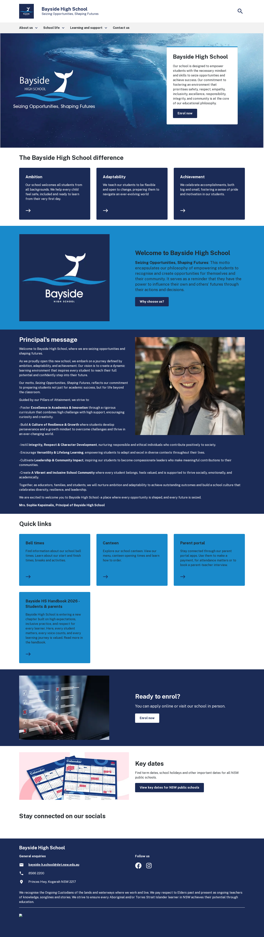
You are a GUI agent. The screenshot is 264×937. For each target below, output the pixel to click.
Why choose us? (152, 301)
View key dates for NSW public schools (169, 787)
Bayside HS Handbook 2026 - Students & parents (52, 604)
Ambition (34, 177)
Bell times (35, 543)
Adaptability (114, 177)
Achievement (192, 177)
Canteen (111, 543)
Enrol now (185, 113)
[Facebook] (138, 867)
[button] (28, 27)
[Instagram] (149, 867)
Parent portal (192, 543)
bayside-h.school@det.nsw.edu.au (53, 865)
